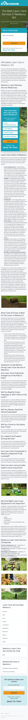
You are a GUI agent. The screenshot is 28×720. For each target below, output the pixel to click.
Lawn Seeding (8, 128)
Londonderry (5, 625)
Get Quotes (14, 43)
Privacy (22, 715)
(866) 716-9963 (9, 50)
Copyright (3, 717)
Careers (7, 713)
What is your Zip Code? (8, 35)
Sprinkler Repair (8, 132)
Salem (4, 641)
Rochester (5, 638)
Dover (3, 618)
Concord (4, 611)
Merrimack (5, 631)
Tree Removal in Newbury (8, 671)
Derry (3, 615)
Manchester (5, 628)
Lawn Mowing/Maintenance (10, 124)
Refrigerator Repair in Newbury (10, 668)
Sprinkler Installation (10, 136)
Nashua (4, 635)
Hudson (4, 621)
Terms (18, 715)
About (2, 713)
